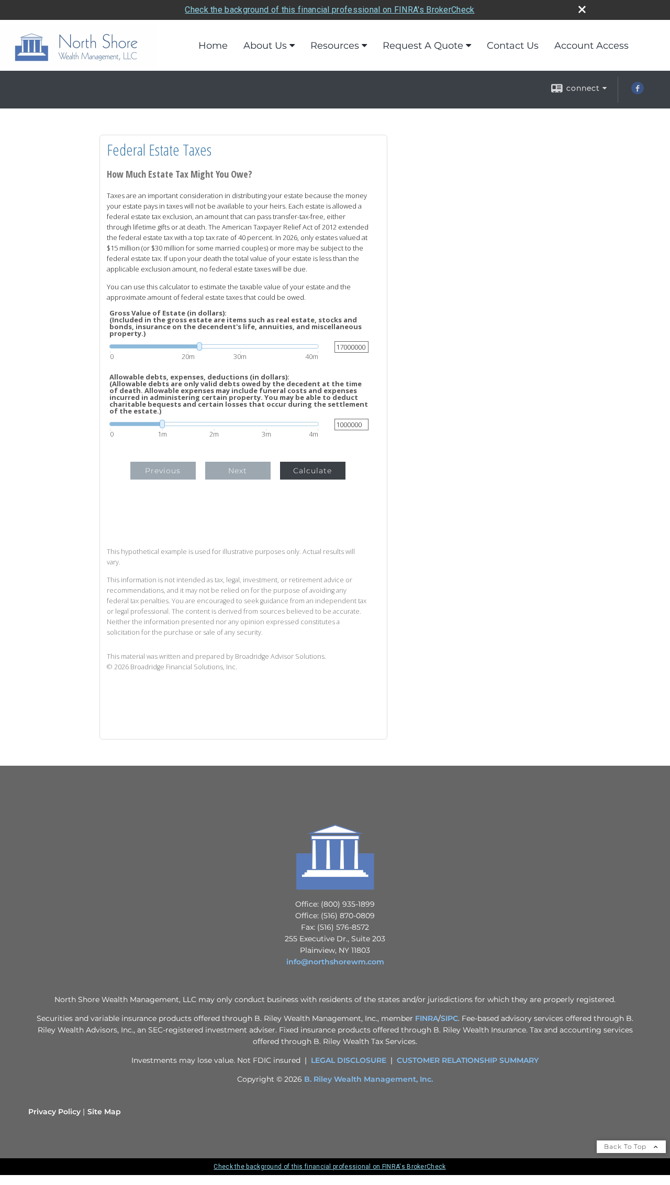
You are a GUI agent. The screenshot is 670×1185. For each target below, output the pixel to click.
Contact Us (513, 45)
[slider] (214, 346)
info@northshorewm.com (335, 961)
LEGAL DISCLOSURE (348, 1060)
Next (237, 470)
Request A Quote (423, 45)
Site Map (104, 1111)
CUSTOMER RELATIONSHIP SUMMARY (468, 1060)
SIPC (449, 1018)
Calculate (312, 470)
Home (213, 45)
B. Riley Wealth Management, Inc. (368, 1079)
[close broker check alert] (582, 9)
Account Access (591, 45)
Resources (334, 45)
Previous (163, 470)
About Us (265, 45)
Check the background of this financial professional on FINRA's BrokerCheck (329, 10)
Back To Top (626, 1146)
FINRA (426, 1018)
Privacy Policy (54, 1111)
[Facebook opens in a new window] (637, 91)
